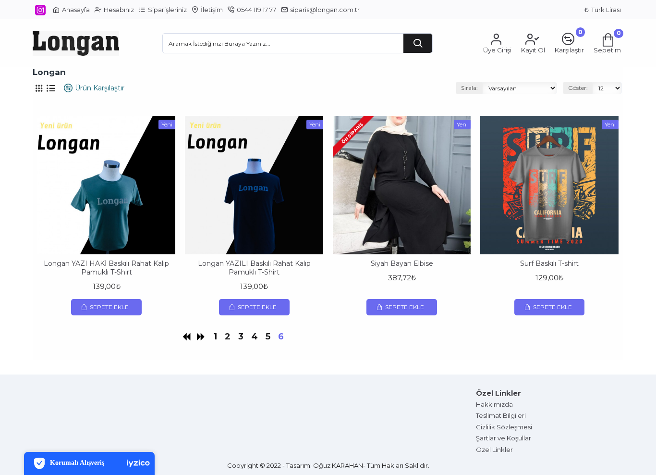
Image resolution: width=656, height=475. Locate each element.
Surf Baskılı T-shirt (549, 263)
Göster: (578, 87)
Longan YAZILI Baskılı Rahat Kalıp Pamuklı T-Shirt (254, 267)
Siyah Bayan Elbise (402, 263)
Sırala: (469, 87)
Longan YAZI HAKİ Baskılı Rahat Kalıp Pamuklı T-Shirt (106, 267)
